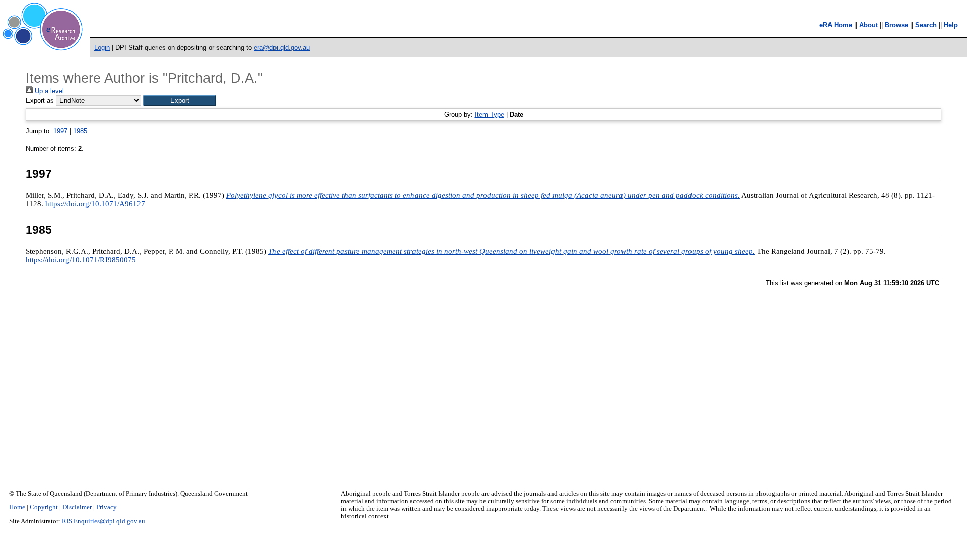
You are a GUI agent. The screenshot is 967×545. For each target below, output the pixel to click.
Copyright (44, 507)
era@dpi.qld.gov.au (282, 47)
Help (951, 25)
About (868, 25)
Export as (40, 100)
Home (17, 507)
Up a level (48, 91)
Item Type (489, 114)
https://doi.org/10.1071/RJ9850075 (81, 260)
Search (926, 25)
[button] (179, 100)
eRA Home (835, 25)
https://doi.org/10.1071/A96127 (95, 204)
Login (102, 47)
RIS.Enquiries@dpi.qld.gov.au (103, 521)
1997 (60, 131)
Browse (896, 25)
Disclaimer (77, 507)
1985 (80, 131)
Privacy (106, 507)
